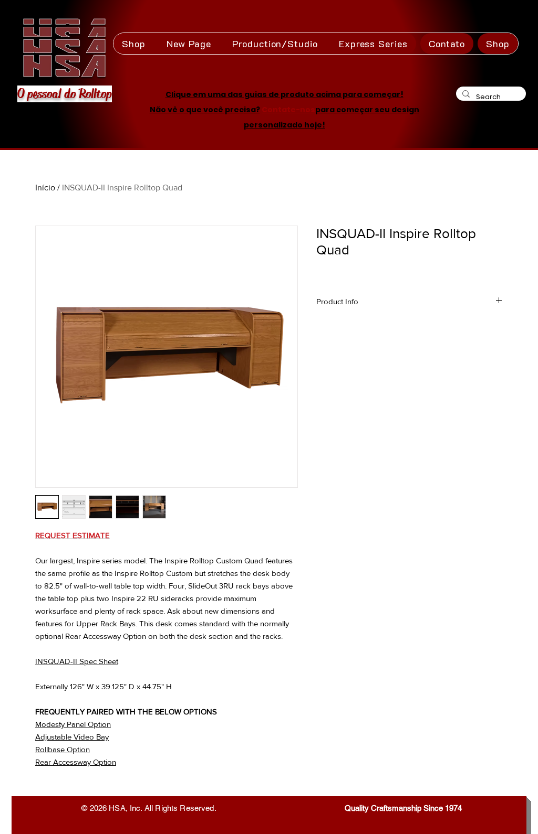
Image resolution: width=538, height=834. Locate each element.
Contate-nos (288, 109)
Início (45, 187)
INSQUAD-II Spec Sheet (76, 661)
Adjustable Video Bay (72, 736)
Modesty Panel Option (73, 724)
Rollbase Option (62, 749)
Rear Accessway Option (75, 761)
